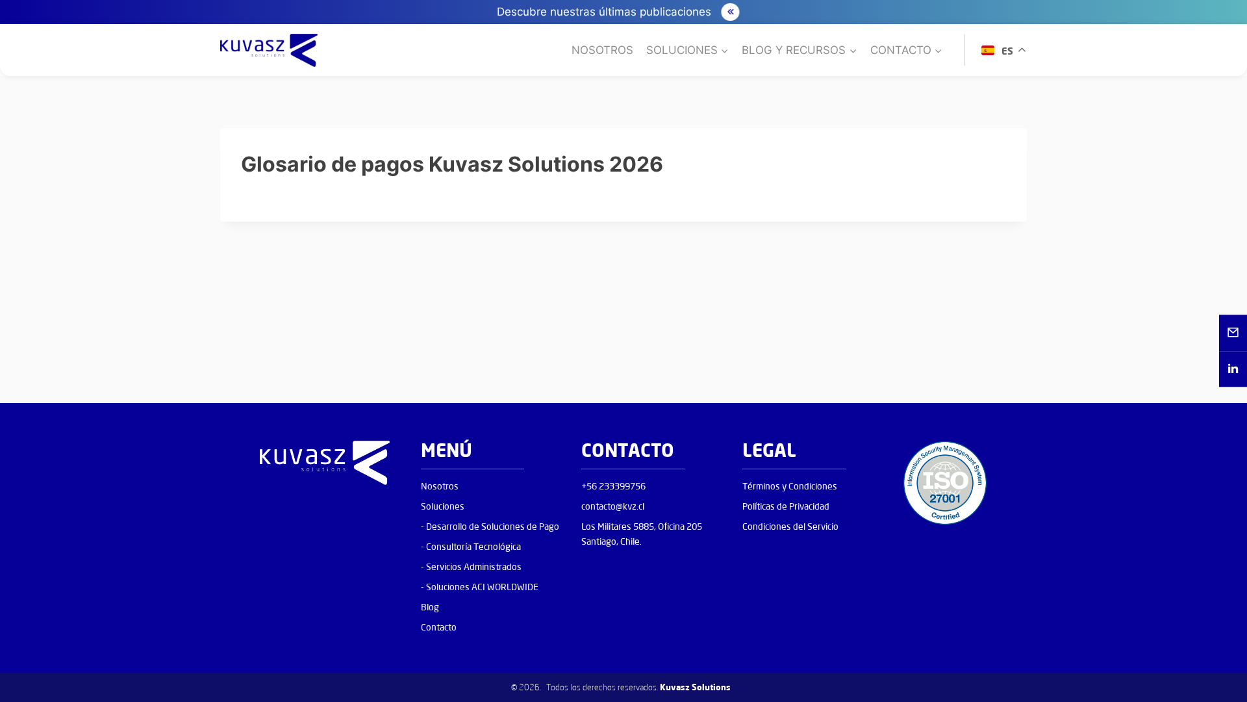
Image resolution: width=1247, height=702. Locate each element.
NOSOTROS (602, 50)
